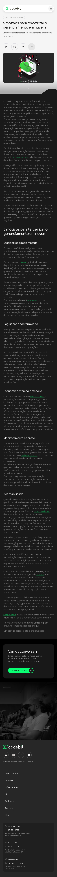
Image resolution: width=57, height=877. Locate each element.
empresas (32, 300)
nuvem (23, 262)
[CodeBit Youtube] (29, 755)
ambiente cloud (29, 455)
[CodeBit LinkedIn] (6, 46)
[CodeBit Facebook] (23, 46)
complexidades (42, 511)
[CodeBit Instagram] (14, 46)
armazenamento (21, 157)
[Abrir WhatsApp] (50, 870)
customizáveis (37, 396)
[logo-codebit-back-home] (16, 8)
